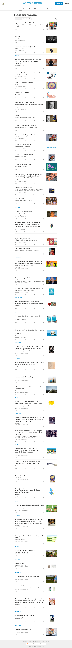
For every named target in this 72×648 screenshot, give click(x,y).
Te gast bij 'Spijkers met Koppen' (25, 125)
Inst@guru (18, 115)
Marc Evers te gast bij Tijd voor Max (27, 278)
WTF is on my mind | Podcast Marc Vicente (25, 117)
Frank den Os (21, 138)
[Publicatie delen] (52, 3)
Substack (29, 646)
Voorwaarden (39, 641)
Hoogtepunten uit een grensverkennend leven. (26, 240)
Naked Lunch (19, 37)
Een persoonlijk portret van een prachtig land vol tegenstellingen (26, 617)
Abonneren (59, 3)
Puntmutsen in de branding (24, 377)
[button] (20, 8)
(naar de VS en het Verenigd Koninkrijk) (24, 290)
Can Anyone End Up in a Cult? (25, 135)
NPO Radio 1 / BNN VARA (21, 166)
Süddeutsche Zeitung (20, 631)
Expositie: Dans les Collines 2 (24, 23)
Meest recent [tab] (18, 18)
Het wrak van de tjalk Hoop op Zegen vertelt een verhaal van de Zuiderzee (29, 363)
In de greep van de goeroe (23, 187)
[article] (36, 26)
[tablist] (23, 18)
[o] (51, 201)
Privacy (34, 641)
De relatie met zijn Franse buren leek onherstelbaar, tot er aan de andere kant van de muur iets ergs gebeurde (28, 403)
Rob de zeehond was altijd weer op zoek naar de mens (28, 388)
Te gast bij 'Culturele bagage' (24, 154)
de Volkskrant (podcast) (20, 156)
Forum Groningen (19, 38)
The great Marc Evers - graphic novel (27, 316)
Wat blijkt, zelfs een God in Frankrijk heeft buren (29, 536)
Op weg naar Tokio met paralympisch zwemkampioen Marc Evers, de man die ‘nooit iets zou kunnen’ (28, 490)
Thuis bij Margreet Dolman (24, 82)
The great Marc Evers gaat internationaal (29, 289)
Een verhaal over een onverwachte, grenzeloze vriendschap (29, 588)
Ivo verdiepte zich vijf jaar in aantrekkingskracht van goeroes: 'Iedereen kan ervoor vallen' (29, 104)
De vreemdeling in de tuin (23, 586)
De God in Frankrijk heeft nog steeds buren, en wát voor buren (29, 506)
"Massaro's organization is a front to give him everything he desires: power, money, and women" (29, 432)
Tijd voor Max (19, 198)
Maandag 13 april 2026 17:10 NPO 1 (24, 200)
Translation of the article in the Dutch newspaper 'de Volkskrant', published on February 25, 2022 (27, 437)
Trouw (16, 366)
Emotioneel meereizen (22, 248)
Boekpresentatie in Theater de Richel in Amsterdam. (27, 250)
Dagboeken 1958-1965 (20, 565)
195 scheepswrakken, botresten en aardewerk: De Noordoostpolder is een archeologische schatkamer (27, 450)
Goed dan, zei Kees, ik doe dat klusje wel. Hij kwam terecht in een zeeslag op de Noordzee (29, 332)
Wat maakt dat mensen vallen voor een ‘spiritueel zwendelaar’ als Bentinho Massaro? (28, 61)
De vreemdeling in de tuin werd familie (28, 576)
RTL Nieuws (17, 108)
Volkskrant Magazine (20, 228)
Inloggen (67, 3)
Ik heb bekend (19, 563)
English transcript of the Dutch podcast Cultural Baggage (28, 136)
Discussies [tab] (28, 18)
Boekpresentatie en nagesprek (25, 47)
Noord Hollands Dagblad (21, 74)
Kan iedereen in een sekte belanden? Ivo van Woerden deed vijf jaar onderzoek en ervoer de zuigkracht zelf (28, 176)
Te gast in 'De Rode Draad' (23, 164)
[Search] (49, 3)
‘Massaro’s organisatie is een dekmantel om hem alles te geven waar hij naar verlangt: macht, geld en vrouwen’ (29, 419)
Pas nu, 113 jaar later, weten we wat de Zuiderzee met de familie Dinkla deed (27, 462)
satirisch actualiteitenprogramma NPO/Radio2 (26, 127)
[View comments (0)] (25, 42)
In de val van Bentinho (22, 92)
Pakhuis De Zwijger (19, 48)
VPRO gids (17, 94)
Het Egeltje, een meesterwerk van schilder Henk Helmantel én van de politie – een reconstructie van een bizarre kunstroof (29, 521)
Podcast (16, 84)
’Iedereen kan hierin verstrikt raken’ (27, 73)
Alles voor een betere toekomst (25, 550)
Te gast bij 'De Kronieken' (23, 145)
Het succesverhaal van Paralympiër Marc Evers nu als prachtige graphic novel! (27, 318)
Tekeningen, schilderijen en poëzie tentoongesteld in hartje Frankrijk (29, 25)
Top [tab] (24, 18)
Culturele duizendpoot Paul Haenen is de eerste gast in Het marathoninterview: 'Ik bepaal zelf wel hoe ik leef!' (29, 263)
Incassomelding (46, 641)
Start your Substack (32, 643)
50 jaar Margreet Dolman (21, 215)
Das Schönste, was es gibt (23, 629)
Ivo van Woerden (21, 27)
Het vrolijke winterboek (23, 476)
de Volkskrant (18, 179)
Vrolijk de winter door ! (20, 478)
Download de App (41, 643)
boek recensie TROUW (20, 65)
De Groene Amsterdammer (21, 552)
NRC (16, 335)
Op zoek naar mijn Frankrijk (24, 615)
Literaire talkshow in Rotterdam (22, 146)
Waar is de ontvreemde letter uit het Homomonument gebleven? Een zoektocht (29, 302)
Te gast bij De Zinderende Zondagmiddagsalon (23, 212)
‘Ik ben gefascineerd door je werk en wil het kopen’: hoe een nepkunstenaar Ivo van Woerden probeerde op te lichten (29, 348)
